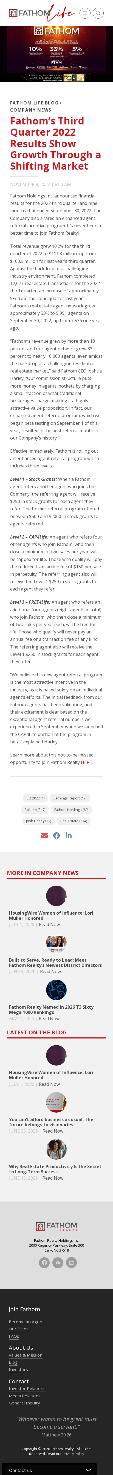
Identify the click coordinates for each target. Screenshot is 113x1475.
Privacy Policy (73, 1453)
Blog (13, 1362)
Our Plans (19, 1328)
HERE (86, 762)
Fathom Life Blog (34, 103)
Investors (18, 1369)
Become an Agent (26, 1321)
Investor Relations (27, 1388)
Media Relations (25, 1395)
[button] (85, 13)
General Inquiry (24, 1403)
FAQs (14, 1336)
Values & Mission (26, 1355)
